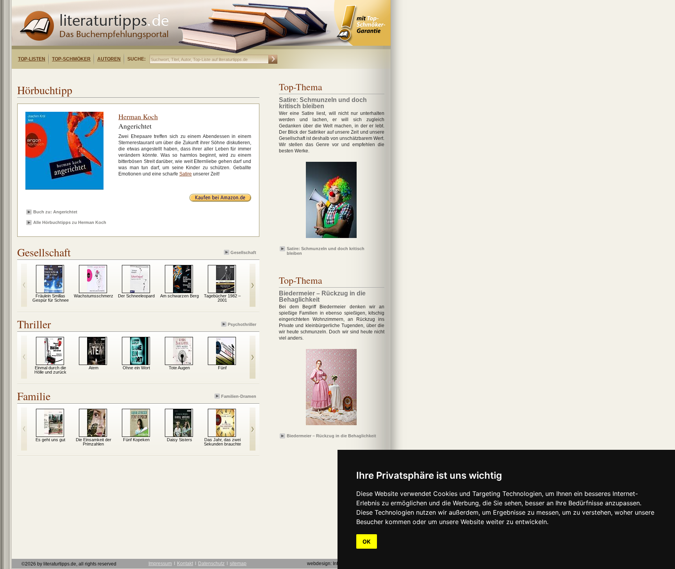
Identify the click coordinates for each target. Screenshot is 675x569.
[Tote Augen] (182, 363)
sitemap (238, 563)
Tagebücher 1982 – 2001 (222, 297)
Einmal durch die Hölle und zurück (50, 369)
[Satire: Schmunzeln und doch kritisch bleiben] (331, 238)
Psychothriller (242, 324)
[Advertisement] (112, 76)
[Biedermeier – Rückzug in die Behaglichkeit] (331, 425)
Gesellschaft (243, 252)
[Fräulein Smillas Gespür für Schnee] (53, 291)
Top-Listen (31, 59)
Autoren (109, 59)
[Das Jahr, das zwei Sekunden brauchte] (225, 435)
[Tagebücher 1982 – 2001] (225, 291)
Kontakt (185, 563)
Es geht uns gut (50, 439)
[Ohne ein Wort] (139, 363)
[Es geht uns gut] (53, 435)
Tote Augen (179, 367)
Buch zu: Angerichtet (55, 211)
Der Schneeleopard (136, 295)
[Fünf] (225, 363)
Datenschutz (211, 563)
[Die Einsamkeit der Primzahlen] (96, 435)
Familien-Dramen (238, 396)
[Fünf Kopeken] (139, 435)
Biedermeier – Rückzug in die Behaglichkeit (331, 435)
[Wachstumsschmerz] (96, 291)
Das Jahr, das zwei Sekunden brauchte (222, 441)
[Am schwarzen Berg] (182, 291)
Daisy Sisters (179, 439)
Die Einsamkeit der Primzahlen (93, 441)
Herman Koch (138, 116)
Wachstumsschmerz (93, 295)
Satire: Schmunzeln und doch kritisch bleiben (325, 250)
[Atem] (96, 363)
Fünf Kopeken (136, 439)
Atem (93, 367)
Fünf (222, 367)
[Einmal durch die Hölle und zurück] (53, 363)
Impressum (160, 563)
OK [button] (366, 541)
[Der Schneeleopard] (139, 291)
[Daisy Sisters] (182, 435)
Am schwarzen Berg (179, 295)
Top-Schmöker (71, 59)
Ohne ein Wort (136, 367)
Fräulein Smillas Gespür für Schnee (50, 297)
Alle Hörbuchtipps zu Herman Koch (69, 222)
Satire (185, 174)
